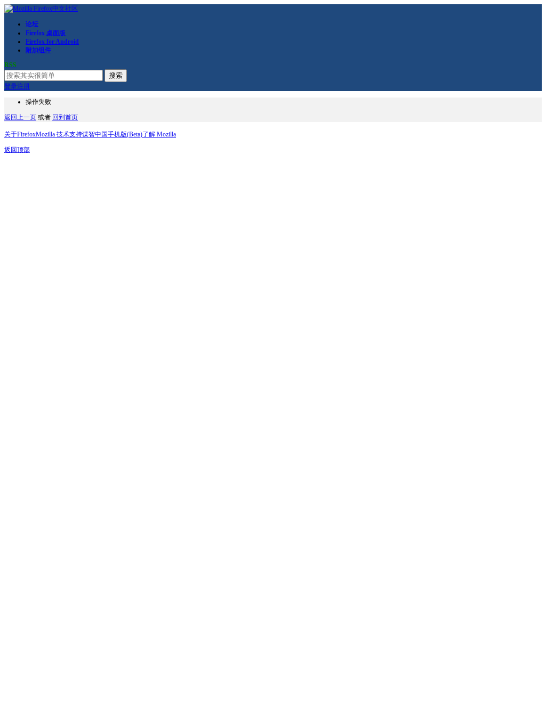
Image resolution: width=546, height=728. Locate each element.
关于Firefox (20, 134)
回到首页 (65, 117)
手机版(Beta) (125, 134)
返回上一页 (20, 117)
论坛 (32, 24)
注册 (23, 86)
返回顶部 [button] (17, 149)
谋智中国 (95, 134)
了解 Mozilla (159, 134)
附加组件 (38, 50)
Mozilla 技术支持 (59, 134)
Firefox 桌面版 (46, 33)
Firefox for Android (52, 41)
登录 (10, 86)
